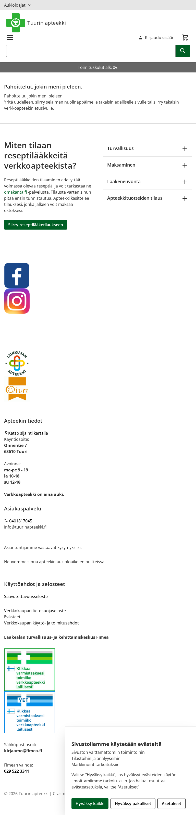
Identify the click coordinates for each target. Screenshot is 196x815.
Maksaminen (121, 165)
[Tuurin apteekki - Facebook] (98, 275)
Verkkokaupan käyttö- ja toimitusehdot (41, 623)
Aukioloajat (15, 5)
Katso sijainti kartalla (28, 433)
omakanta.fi (15, 192)
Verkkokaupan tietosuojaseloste (35, 610)
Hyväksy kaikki (90, 803)
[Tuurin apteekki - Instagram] (98, 301)
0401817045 (20, 521)
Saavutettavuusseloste (26, 596)
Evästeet (12, 617)
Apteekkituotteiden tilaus (135, 198)
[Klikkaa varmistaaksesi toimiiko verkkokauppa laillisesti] (98, 690)
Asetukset (171, 803)
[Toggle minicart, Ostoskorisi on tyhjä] (185, 37)
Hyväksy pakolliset (133, 803)
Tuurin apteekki (46, 22)
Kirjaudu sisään (160, 37)
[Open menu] (10, 37)
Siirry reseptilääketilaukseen (35, 225)
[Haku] (183, 51)
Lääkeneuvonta (124, 181)
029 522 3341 (16, 771)
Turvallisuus (120, 148)
